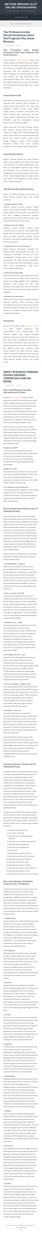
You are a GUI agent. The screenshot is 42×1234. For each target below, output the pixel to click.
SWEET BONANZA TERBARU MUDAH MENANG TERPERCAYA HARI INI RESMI (20, 376)
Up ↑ (22, 1230)
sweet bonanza (22, 60)
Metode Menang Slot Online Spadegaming (21, 6)
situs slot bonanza (16, 397)
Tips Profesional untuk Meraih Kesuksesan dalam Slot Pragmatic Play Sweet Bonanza (18, 36)
